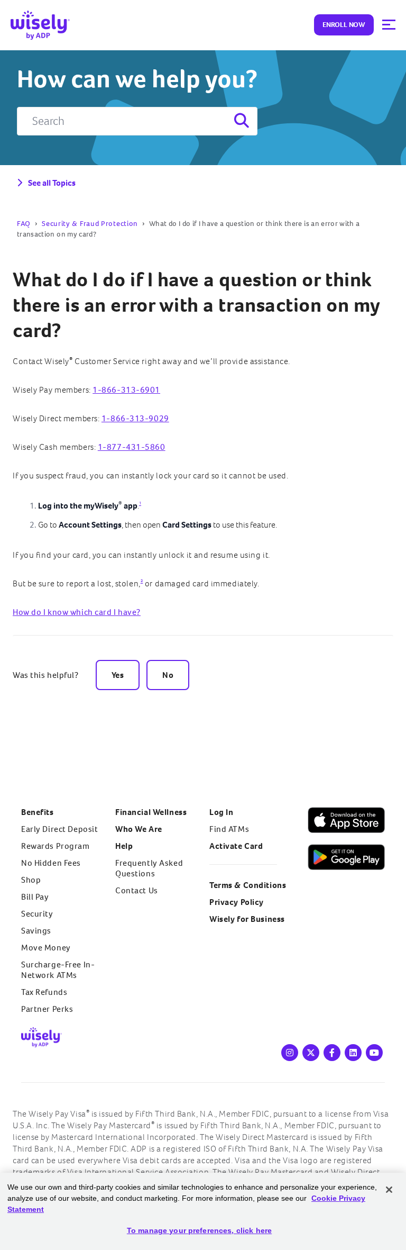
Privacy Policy (236, 902)
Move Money (46, 947)
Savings (36, 930)
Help (124, 846)
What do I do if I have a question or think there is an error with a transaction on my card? (196, 304)
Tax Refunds (44, 992)
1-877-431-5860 (131, 446)
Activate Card (236, 846)
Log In (221, 812)
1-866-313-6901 (126, 389)
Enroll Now (343, 25)
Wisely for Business (247, 919)
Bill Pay (35, 896)
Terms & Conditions (247, 885)
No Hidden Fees (51, 862)
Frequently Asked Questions (149, 868)
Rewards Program (55, 846)
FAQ (24, 224)
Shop (31, 879)
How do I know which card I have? (77, 612)
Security (37, 913)
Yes (118, 675)
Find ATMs (229, 829)
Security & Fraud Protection (90, 224)
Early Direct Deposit (59, 829)
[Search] (240, 121)
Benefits (37, 812)
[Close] (389, 1189)
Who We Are (138, 829)
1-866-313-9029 (135, 418)
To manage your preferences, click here (199, 1230)
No (167, 675)
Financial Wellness (151, 812)
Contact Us (136, 890)
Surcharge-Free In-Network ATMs (58, 970)
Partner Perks (47, 1009)
